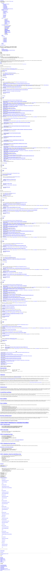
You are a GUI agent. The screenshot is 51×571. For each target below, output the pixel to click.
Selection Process (3, 387)
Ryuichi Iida (4, 232)
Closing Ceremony (4, 340)
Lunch (3, 97)
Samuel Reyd (4, 275)
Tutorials (6, 22)
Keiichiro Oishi (8, 232)
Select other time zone (20, 57)
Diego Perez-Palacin (36, 208)
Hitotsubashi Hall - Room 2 (16, 173)
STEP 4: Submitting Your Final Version (7, 443)
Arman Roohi (22, 114)
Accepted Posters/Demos (5, 49)
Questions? (2, 463)
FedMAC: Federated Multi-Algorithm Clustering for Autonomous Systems (11, 310)
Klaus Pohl (28, 211)
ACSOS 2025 (2, 550)
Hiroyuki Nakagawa (12, 232)
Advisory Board (7, 27)
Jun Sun (4, 196)
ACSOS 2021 (5, 41)
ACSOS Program (5, 10)
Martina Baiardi (5, 116)
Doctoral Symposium (7, 21)
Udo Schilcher (4, 88)
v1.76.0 (7, 553)
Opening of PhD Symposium (7, 119)
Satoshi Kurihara (5, 260)
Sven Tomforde (35, 116)
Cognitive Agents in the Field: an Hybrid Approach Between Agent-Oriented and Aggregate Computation (17, 122)
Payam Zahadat (46, 269)
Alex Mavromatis (12, 306)
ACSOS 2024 (5, 39)
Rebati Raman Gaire (18, 114)
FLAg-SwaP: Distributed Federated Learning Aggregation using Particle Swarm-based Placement (15, 89)
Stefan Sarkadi (10, 272)
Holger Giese (41, 205)
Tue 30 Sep (4, 15)
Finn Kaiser (38, 205)
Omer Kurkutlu (13, 114)
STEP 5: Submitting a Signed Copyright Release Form (10, 454)
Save (0, 62)
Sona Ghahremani (23, 205)
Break (6, 77)
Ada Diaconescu (6, 73)
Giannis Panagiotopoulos (11, 105)
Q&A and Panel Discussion (6, 92)
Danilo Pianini (18, 85)
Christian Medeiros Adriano (6, 205)
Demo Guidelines (3, 398)
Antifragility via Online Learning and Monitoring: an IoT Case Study (12, 207)
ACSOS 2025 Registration (3, 565)
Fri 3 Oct (4, 17)
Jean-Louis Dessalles (26, 275)
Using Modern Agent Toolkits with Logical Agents (9, 108)
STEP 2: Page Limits (4, 429)
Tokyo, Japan (11, 1)
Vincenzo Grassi (9, 208)
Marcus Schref (17, 88)
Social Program (6, 24)
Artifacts (6, 23)
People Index (6, 34)
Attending (3, 3)
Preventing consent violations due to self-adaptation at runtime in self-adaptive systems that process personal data (18, 129)
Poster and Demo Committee (3, 477)
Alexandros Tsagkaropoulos (16, 102)
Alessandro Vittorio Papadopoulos (7, 85)
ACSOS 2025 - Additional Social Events (8, 8)
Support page (1, 554)
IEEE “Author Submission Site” (19, 439)
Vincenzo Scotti (45, 208)
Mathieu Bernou (26, 105)
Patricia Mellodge (37, 269)
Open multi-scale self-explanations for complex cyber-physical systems (12, 136)
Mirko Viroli (27, 85)
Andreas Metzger (17, 211)
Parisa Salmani (5, 180)
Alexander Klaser (17, 105)
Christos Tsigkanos (8, 103)
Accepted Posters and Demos (5, 392)
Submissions (2, 374)
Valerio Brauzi (4, 208)
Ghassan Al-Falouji (14, 116)
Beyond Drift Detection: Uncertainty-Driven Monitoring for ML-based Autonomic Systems (14, 245)
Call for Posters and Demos (5, 50)
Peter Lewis (7, 107)
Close (1, 63)
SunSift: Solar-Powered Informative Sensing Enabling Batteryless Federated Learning (14, 233)
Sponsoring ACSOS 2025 (5, 9)
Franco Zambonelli (13, 69)
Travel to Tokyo (5, 6)
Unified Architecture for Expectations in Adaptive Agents (10, 106)
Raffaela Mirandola (21, 208)
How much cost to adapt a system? (7, 183)
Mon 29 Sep (4, 14)
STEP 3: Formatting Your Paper (6, 434)
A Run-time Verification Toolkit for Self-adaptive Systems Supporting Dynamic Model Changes (18, 110)
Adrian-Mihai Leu (21, 105)
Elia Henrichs (5, 303)
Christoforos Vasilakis (5, 102)
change (10, 191)
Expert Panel (4, 13)
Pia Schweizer (5, 141)
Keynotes (4, 12)
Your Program (5, 11)
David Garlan (5, 161)
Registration (4, 4)
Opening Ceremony (4, 70)
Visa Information (5, 7)
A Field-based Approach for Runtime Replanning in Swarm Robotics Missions (16, 83)
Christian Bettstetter (30, 88)
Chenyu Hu (5, 127)
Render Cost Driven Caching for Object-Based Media (9, 329)
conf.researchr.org (4, 553)
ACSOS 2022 (5, 40)
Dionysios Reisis (20, 103)
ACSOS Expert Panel (2, 560)
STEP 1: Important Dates (5, 424)
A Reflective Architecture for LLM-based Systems (9, 179)
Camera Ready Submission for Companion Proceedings (14, 422)
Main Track (6, 19)
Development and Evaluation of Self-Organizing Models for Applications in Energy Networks (15, 143)
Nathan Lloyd (4, 230)
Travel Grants (4, 5)
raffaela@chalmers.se (4, 466)
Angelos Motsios (34, 102)
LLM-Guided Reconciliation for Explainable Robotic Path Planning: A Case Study (12, 313)
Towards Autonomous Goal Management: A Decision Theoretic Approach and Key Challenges (14, 332)
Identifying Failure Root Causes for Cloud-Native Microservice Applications (12, 326)
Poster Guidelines (3, 403)
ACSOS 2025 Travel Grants (3, 566)
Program (3, 48)
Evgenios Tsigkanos (5, 105)
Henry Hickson (4, 306)
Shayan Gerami (5, 114)
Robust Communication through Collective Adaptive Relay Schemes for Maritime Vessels (14, 115)
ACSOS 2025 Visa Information (4, 568)
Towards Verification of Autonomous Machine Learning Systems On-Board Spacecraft (14, 104)
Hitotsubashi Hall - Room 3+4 (13, 68)
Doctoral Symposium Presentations (7, 174)
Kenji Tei (5, 69)
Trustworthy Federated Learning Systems (8, 74)
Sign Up (1, 570)
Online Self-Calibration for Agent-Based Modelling (9, 271)
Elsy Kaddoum (6, 82)
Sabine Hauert (8, 306)
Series (4, 36)
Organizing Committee (7, 26)
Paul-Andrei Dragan (5, 211)
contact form (1, 552)
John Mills (4, 107)
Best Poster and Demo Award (5, 415)
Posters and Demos (10, 118)
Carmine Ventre (20, 272)
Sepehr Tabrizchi (9, 114)
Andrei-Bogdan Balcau (6, 272)
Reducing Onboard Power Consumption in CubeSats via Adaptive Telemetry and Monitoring (15, 101)
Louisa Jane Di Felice (23, 269)
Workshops (6, 20)
